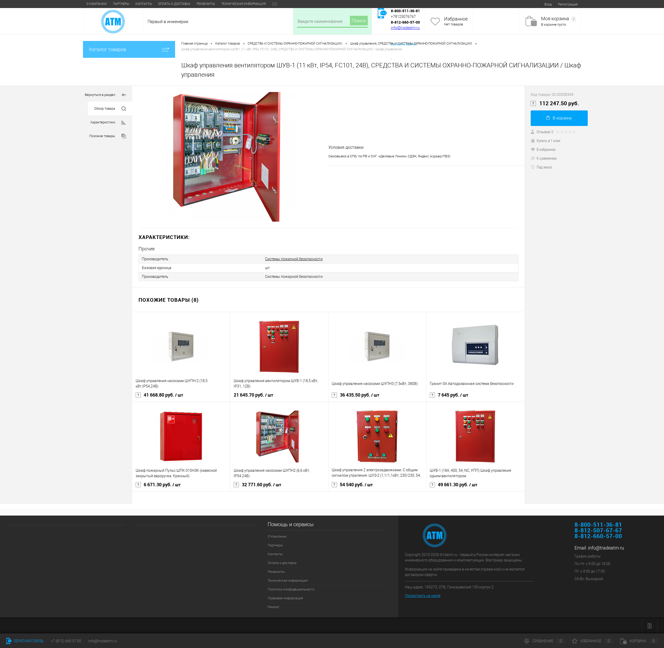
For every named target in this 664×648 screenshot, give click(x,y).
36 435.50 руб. (359, 395)
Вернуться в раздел (100, 95)
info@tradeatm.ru (405, 28)
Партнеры (121, 4)
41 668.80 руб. (163, 395)
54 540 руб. (356, 485)
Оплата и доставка (174, 4)
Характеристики (102, 122)
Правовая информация (285, 598)
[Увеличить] (230, 157)
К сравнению (547, 158)
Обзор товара (104, 108)
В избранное (546, 149)
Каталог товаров (107, 49)
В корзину (562, 118)
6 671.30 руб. (162, 485)
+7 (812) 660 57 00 (66, 641)
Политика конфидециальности (291, 589)
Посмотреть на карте (422, 596)
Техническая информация (243, 4)
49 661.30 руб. (457, 485)
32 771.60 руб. (261, 485)
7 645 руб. (453, 395)
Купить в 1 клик (549, 140)
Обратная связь (28, 641)
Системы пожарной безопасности (294, 259)
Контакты (143, 4)
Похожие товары (102, 136)
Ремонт (273, 607)
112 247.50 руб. (559, 103)
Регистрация (568, 4)
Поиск (359, 21)
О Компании (96, 4)
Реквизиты (206, 4)
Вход (548, 4)
